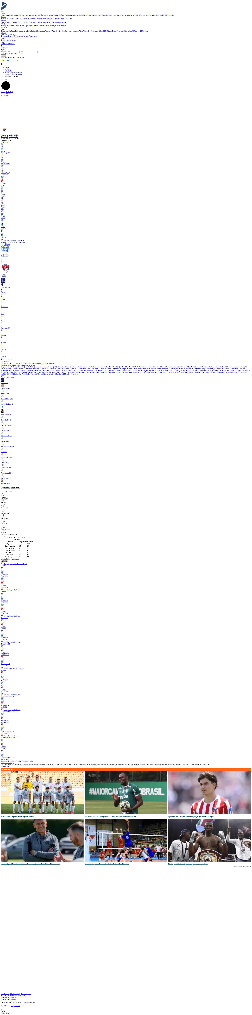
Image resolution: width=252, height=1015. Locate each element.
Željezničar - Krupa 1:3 (49, 370)
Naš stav (109, 31)
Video (81, 31)
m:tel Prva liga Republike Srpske (14, 668)
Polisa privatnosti (26, 994)
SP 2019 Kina (67, 18)
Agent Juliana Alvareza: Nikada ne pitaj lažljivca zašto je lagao (191, 817)
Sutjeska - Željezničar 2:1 (240, 372)
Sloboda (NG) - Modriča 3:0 (40, 374)
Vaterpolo (48, 31)
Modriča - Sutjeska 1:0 (41, 369)
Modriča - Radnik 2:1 (220, 367)
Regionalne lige (32, 15)
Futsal (89, 15)
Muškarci (8, 69)
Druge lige (23, 15)
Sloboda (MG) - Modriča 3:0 (57, 367)
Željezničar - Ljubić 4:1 (152, 372)
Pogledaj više (5, 766)
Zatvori (4, 1011)
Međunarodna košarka (46, 18)
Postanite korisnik (6, 995)
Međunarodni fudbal (133, 15)
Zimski (3, 31)
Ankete (8, 999)
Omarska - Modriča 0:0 (186, 369)
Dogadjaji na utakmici (7, 377)
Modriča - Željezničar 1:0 (151, 370)
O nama (6, 994)
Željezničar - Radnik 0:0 (143, 369)
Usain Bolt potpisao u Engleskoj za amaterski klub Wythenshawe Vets (111, 817)
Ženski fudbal (83, 15)
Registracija (18, 53)
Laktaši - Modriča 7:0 (138, 372)
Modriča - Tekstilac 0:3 (109, 372)
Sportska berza (10, 31)
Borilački (34, 31)
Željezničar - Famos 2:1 (209, 372)
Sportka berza (15, 999)
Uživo (5, 95)
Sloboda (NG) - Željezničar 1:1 (143, 367)
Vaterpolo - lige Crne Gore (60, 31)
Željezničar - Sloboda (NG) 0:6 (185, 370)
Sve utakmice (5, 361)
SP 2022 (165, 15)
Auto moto (22, 31)
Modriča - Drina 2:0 (159, 367)
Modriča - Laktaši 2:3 (100, 369)
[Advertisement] (126, 111)
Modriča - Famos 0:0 (45, 372)
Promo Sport (116, 31)
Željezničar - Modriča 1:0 (109, 367)
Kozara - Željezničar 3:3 (81, 370)
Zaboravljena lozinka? (8, 53)
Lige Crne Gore (121, 15)
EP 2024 (160, 15)
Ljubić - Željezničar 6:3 (114, 369)
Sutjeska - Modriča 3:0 (79, 372)
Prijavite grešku (5, 997)
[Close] (1, 1009)
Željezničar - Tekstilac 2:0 (22, 374)
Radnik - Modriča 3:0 (12, 372)
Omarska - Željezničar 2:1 (74, 367)
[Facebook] (8, 60)
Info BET (103, 31)
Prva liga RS (16, 15)
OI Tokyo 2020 (137, 31)
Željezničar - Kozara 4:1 (40, 367)
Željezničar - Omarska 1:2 (116, 370)
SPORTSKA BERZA (8, 44)
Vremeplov (86, 31)
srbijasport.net (15, 1006)
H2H (2, 493)
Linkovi (3, 999)
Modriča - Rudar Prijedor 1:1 (92, 367)
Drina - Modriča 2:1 (201, 370)
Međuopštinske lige (52, 15)
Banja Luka (21, 242)
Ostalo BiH (105, 15)
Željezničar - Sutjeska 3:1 (202, 369)
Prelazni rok (153, 15)
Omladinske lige (73, 15)
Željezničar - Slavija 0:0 (56, 369)
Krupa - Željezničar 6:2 (8, 367)
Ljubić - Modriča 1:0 (188, 367)
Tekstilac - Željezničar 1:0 (232, 369)
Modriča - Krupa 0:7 (166, 372)
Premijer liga (13, 18)
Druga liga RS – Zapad (11, 736)
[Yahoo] (18, 60)
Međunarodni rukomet (50, 22)
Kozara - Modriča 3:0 (195, 372)
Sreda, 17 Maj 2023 (7, 242)
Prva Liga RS (5, 22)
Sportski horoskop (126, 31)
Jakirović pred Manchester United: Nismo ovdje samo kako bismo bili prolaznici (30, 864)
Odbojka (26, 36)
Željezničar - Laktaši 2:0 (20, 370)
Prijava (5, 48)
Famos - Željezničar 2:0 (171, 369)
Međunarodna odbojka (49, 26)
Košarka (18, 36)
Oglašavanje (21, 995)
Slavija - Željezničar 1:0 (94, 372)
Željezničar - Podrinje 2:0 (174, 367)
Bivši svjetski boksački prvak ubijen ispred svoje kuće (188, 864)
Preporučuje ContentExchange (241, 866)
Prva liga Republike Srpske (13, 72)
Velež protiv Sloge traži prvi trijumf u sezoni (17, 817)
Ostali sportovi (95, 31)
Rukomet (34, 36)
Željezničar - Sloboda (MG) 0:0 (237, 367)
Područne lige (42, 15)
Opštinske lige (63, 15)
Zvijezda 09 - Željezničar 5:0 (204, 367)
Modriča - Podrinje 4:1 (71, 374)
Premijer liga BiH (6, 15)
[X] (13, 60)
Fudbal (4, 36)
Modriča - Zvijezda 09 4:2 (24, 367)
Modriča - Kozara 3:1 (157, 369)
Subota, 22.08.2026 (7, 92)
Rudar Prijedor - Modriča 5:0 (133, 370)
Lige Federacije (96, 15)
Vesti (2, 11)
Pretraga (13, 997)
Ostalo (19, 18)
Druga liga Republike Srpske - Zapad (15, 564)
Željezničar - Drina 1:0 (86, 369)
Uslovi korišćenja (15, 994)
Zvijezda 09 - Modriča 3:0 (65, 370)
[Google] (3, 60)
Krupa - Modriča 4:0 (128, 369)
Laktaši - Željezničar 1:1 (56, 374)
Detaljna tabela (5, 287)
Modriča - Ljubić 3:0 (230, 370)
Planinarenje (41, 31)
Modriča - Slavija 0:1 (7, 374)
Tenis (16, 31)
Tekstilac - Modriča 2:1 (71, 369)
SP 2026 (171, 15)
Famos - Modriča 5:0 (7, 369)
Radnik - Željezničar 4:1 (181, 372)
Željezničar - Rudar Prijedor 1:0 (62, 372)
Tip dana (145, 31)
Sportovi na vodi (74, 31)
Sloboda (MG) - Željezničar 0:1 (29, 372)
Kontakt (14, 995)
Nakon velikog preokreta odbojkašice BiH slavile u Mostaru (107, 864)
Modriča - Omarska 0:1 (224, 372)
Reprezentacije (144, 15)
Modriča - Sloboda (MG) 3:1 (98, 370)
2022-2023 (8, 71)
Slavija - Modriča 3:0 (217, 369)
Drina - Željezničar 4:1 (124, 372)
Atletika (28, 31)
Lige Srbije (112, 15)
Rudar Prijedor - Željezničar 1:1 (24, 369)
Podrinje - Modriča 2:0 (35, 370)
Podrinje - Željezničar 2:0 (215, 370)
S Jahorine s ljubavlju (7, 34)
